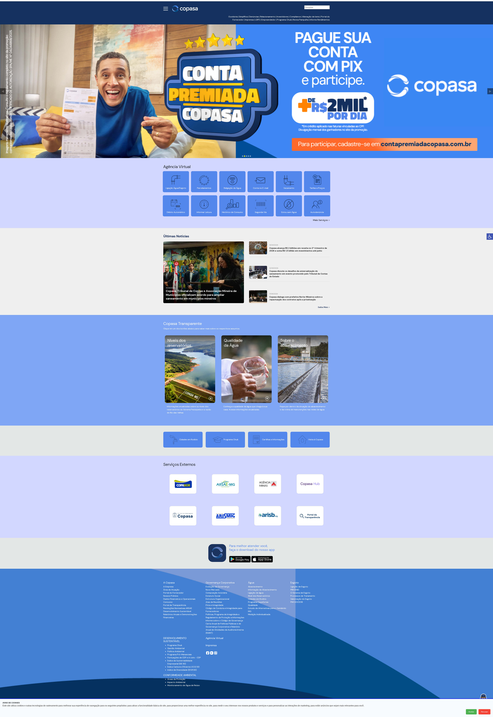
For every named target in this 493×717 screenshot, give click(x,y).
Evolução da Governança (217, 586)
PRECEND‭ (294, 589)
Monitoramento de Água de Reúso (183, 685)
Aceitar (471, 712)
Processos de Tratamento (302, 596)
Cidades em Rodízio (257, 599)
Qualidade (253, 605)
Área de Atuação (171, 589)
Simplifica (243, 16)
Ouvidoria (233, 16)
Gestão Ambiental (175, 648)
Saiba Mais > (324, 307)
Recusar (484, 712)
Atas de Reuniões (214, 602)
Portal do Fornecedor (173, 592)
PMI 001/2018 (296, 602)
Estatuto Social (213, 596)
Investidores (282, 16)
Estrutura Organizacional (217, 599)
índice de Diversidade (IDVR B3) (182, 670)
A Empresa (168, 586)
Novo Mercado (213, 589)
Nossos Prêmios (170, 596)
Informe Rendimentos (320, 19)
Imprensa (249, 19)
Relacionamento (267, 16)
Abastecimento (255, 586)
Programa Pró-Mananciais (179, 654)
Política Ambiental (175, 651)
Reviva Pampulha (300, 19)
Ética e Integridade (214, 605)
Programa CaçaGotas (258, 602)
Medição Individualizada (259, 614)
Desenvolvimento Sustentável (177, 611)
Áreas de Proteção (176, 679)
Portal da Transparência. (174, 605)
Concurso (168, 602)
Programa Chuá (284, 19)
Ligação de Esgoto (299, 586)
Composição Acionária (216, 592)
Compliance (295, 16)
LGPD (257, 19)
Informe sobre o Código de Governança (224, 620)
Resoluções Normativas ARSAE (177, 608)
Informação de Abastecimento (262, 589)
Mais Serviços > (321, 220)
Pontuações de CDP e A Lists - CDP (184, 657)
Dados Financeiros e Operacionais (179, 599)
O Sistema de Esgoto (300, 592)
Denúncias (254, 16)
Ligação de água (255, 592)
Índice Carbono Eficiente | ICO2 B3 (183, 666)
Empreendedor (268, 19)
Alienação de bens (311, 16)
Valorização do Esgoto (301, 599)
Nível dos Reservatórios (259, 596)
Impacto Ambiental (176, 682)
